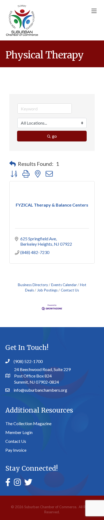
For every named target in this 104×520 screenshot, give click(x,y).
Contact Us (70, 290)
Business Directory (33, 285)
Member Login (19, 432)
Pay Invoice (15, 449)
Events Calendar (64, 285)
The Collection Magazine (28, 423)
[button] (12, 164)
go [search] (54, 136)
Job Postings (47, 290)
